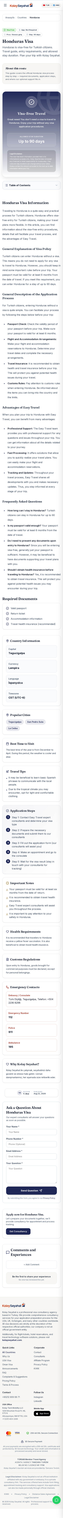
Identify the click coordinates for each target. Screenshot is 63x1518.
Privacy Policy (49, 1198)
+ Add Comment (31, 1264)
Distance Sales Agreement (43, 1494)
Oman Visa (7, 1364)
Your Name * (12, 1126)
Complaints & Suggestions (14, 1376)
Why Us (6, 1356)
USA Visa (6, 1360)
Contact (37, 1352)
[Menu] (5, 5)
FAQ (4, 1372)
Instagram (38, 1397)
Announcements (10, 1368)
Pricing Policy (8, 1381)
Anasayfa (9, 17)
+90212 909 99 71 (11, 1397)
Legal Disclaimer (31, 1497)
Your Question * (14, 1163)
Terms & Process (10, 1385)
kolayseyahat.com (12, 1340)
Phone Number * (14, 1139)
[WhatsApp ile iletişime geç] (56, 1500)
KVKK (36, 1368)
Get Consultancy (18, 1231)
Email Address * (14, 1151)
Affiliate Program (42, 1360)
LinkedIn (38, 1401)
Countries (22, 17)
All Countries (8, 1352)
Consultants (39, 1356)
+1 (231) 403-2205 (10, 1419)
